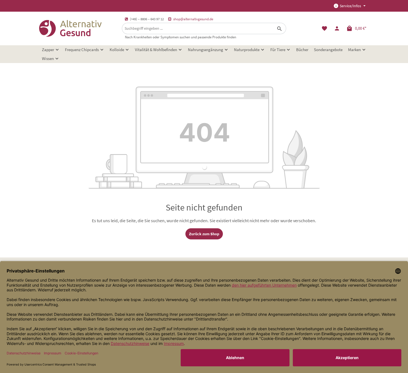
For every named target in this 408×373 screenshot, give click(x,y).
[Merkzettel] (324, 28)
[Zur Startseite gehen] (70, 28)
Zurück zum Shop (204, 233)
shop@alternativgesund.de (193, 19)
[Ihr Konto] (336, 28)
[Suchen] (279, 28)
